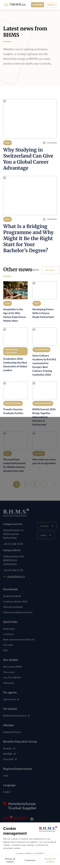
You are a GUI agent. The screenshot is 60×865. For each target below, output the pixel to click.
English (6, 791)
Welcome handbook (13, 607)
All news (49, 270)
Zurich (51, 4)
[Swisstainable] (32, 819)
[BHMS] (18, 5)
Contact (45, 526)
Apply (44, 535)
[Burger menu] (5, 5)
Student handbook (12, 596)
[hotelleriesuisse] (19, 806)
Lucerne (37, 4)
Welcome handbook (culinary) (17, 612)
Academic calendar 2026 (15, 601)
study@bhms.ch (16, 576)
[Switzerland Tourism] (15, 819)
